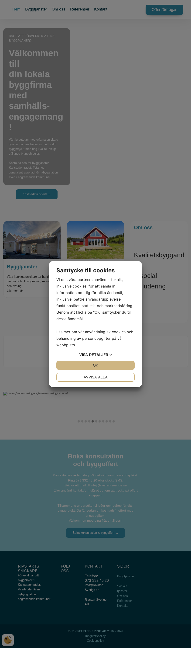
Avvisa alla (96, 377)
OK (95, 365)
